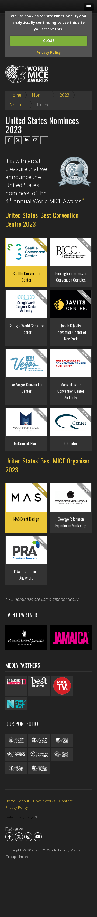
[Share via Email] (35, 140)
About (24, 800)
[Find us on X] (19, 836)
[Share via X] (18, 140)
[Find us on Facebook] (9, 836)
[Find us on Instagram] (28, 836)
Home (15, 95)
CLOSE (48, 40)
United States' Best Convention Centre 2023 (41, 219)
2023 (64, 95)
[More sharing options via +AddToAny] (44, 140)
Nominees (42, 95)
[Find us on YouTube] (38, 836)
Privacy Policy (49, 52)
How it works (44, 800)
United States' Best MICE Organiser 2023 (47, 465)
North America (23, 105)
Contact (66, 800)
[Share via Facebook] (9, 140)
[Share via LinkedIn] (26, 140)
